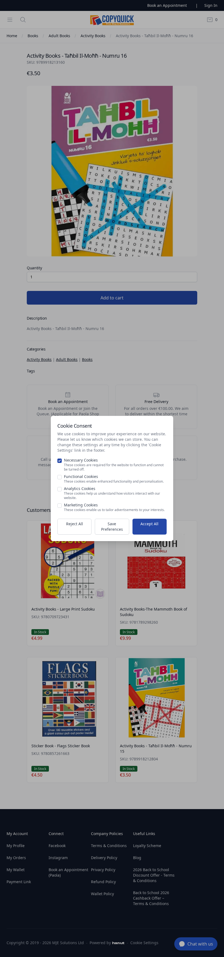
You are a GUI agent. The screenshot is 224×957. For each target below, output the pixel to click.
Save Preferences (112, 526)
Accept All (149, 523)
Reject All (74, 523)
